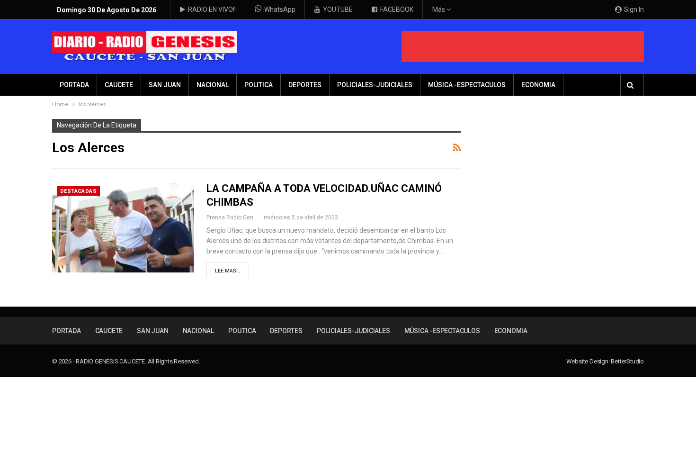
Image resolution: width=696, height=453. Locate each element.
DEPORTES (304, 85)
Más (439, 9)
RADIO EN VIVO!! (212, 9)
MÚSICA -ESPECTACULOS (467, 85)
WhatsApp (279, 9)
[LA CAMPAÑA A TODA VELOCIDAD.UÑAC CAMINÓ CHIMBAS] (123, 226)
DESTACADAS (78, 191)
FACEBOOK (396, 9)
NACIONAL (212, 85)
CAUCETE (119, 85)
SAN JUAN (165, 85)
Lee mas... (228, 271)
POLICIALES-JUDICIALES (374, 85)
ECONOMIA (538, 85)
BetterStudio (627, 361)
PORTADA (74, 85)
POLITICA (258, 85)
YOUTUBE (338, 9)
